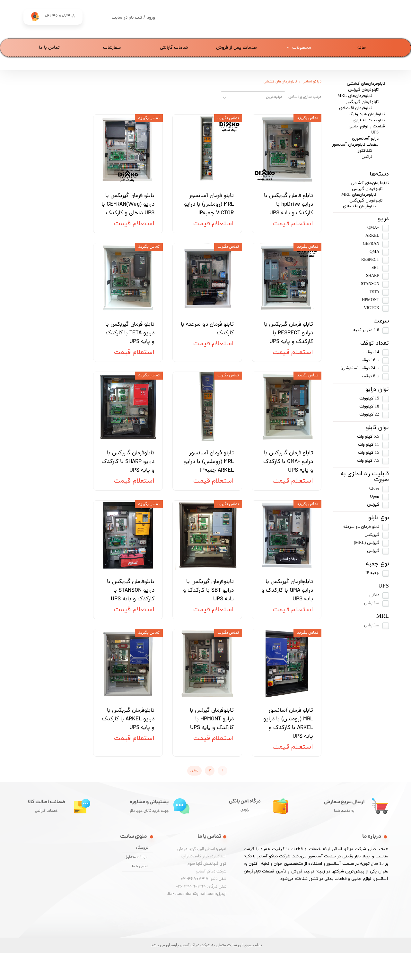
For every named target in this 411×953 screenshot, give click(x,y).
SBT (375, 268)
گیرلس (373, 505)
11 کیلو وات (368, 445)
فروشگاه (142, 848)
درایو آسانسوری (365, 139)
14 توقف (371, 352)
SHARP (372, 276)
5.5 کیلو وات (368, 437)
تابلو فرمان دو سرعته (361, 527)
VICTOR (371, 308)
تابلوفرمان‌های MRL (354, 96)
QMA (374, 252)
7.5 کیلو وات (368, 461)
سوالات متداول (136, 857)
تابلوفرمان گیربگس (362, 102)
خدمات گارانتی (174, 48)
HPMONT (370, 300)
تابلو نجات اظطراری (369, 120)
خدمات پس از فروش (236, 48)
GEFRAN (371, 244)
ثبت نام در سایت (127, 17)
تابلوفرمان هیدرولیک (366, 114)
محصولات (301, 48)
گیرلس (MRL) (366, 543)
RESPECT (370, 260)
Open (374, 497)
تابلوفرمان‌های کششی (366, 84)
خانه (361, 48)
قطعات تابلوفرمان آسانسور (355, 145)
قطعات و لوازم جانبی (366, 126)
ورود (151, 17)
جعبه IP (372, 573)
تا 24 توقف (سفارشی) (360, 368)
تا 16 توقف (369, 360)
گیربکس (371, 535)
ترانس (367, 157)
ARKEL (372, 236)
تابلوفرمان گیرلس (363, 90)
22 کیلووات (369, 414)
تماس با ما (49, 48)
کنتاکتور (365, 151)
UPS (375, 132)
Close (374, 489)
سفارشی (371, 603)
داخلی (374, 595)
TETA (374, 292)
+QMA (373, 228)
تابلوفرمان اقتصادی (355, 108)
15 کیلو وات (368, 453)
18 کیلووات (369, 406)
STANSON (370, 284)
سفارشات (112, 48)
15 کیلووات (369, 398)
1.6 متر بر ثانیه (366, 330)
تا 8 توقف (370, 376)
